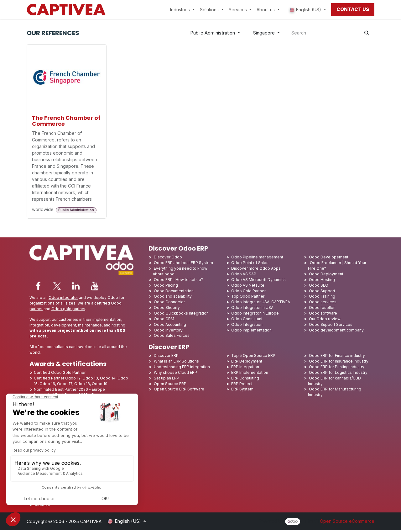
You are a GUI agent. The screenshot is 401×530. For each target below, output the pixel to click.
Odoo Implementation (251, 330)
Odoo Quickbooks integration (181, 313)
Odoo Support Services (330, 324)
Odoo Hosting (322, 279)
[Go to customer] (66, 77)
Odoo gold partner (68, 308)
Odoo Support (322, 291)
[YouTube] (94, 286)
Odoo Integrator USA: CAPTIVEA (260, 301)
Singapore (264, 33)
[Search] (366, 33)
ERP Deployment (246, 361)
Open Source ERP (170, 383)
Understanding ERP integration (182, 366)
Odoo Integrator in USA (252, 307)
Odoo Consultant (247, 318)
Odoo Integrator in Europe (255, 313)
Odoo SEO (318, 285)
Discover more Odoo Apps (256, 268)
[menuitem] (182, 9)
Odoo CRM (164, 318)
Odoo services (322, 301)
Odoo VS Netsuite (247, 285)
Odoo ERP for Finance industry (337, 355)
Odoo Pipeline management (257, 257)
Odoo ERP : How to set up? (178, 279)
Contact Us (352, 9)
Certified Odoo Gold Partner (60, 372)
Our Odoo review (325, 318)
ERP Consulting (245, 378)
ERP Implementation (249, 372)
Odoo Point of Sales (249, 262)
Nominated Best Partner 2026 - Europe (69, 389)
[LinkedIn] (76, 286)
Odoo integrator (63, 297)
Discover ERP (166, 355)
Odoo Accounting (170, 324)
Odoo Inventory (168, 330)
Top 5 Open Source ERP (253, 355)
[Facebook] (38, 286)
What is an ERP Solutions (176, 361)
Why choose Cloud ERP (175, 372)
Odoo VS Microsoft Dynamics (258, 279)
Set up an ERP (166, 378)
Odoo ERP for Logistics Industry (338, 372)
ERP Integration (245, 366)
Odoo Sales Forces (172, 335)
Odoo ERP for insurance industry (338, 361)
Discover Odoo (168, 257)
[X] (57, 286)
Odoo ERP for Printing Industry (336, 366)
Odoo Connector (169, 301)
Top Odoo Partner (247, 296)
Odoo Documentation (174, 291)
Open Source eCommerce (347, 521)
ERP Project (242, 383)
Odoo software (323, 313)
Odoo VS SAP (243, 274)
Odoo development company (336, 330)
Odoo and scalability (173, 296)
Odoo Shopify (167, 307)
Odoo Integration (247, 324)
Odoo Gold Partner (248, 291)
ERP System (242, 389)
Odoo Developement (328, 257)
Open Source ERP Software (179, 389)
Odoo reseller (322, 307)
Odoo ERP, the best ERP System (183, 262)
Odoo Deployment (326, 274)
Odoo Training (322, 296)
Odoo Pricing (166, 285)
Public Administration (212, 33)
